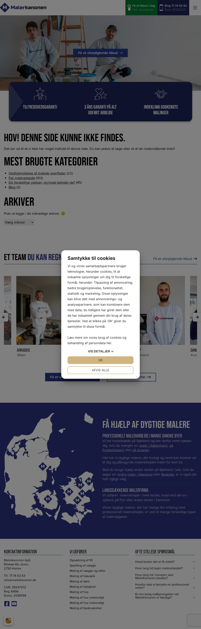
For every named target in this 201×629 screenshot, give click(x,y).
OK (100, 360)
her (109, 343)
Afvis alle (100, 370)
